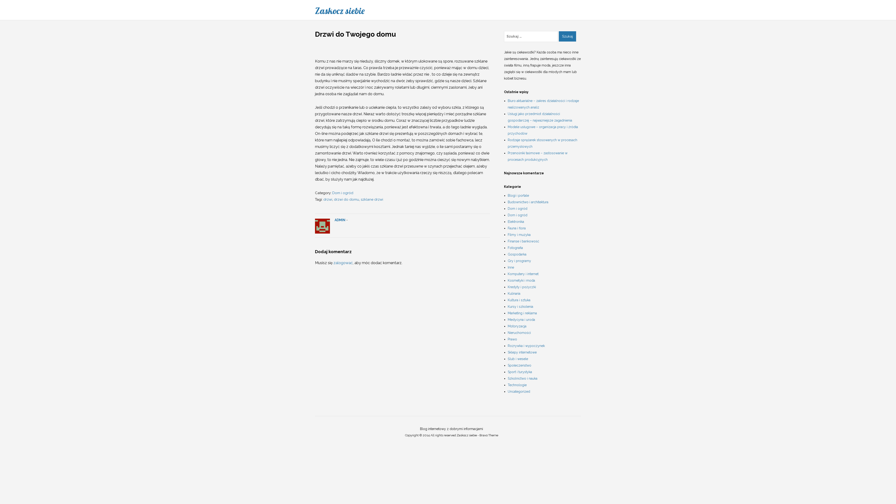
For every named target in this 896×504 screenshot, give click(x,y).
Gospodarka (517, 254)
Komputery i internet (523, 274)
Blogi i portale (518, 195)
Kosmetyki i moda (521, 280)
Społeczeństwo (519, 365)
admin (340, 220)
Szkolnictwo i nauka (522, 378)
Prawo (512, 339)
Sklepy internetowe (522, 352)
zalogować (343, 263)
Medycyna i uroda (521, 320)
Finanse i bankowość (523, 241)
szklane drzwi (372, 199)
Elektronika (516, 222)
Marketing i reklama (522, 313)
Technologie (517, 385)
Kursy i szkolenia (520, 306)
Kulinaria (514, 293)
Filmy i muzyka (519, 235)
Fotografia (515, 248)
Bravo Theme (489, 435)
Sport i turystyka (520, 372)
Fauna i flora (517, 228)
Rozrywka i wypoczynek (526, 346)
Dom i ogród (342, 193)
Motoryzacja (517, 326)
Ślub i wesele (518, 359)
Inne (511, 267)
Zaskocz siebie (340, 10)
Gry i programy (519, 261)
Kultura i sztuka (519, 300)
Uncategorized (519, 391)
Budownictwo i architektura (528, 202)
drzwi (327, 199)
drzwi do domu (346, 199)
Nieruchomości (519, 333)
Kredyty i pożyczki (522, 287)
